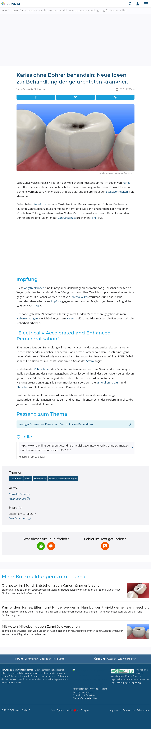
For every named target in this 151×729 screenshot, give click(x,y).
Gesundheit (16, 478)
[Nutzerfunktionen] (137, 3)
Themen (14, 10)
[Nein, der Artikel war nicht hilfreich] (51, 546)
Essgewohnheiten (117, 191)
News (4, 10)
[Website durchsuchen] (130, 3)
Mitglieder (45, 658)
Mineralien (103, 382)
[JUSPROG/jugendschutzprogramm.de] (122, 671)
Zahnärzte (40, 204)
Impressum (115, 710)
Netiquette (58, 658)
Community (31, 658)
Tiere (36, 306)
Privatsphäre (143, 710)
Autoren (111, 658)
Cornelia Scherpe (19, 494)
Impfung (56, 301)
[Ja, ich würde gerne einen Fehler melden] (105, 546)
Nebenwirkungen (27, 318)
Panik (93, 217)
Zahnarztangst (67, 217)
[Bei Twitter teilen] (75, 97)
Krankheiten (40, 478)
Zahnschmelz (42, 369)
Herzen (71, 318)
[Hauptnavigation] (146, 3)
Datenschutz (129, 710)
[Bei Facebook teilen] (36, 97)
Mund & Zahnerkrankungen (63, 478)
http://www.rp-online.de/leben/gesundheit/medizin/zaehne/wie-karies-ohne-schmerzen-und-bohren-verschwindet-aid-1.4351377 (74, 448)
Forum (19, 658)
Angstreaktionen (34, 288)
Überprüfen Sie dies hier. (85, 698)
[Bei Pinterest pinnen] (115, 97)
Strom (90, 361)
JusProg (137, 682)
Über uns (99, 658)
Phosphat (22, 387)
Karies (30, 10)
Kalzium (115, 382)
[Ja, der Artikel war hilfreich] (41, 546)
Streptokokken (80, 297)
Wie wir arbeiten (127, 658)
